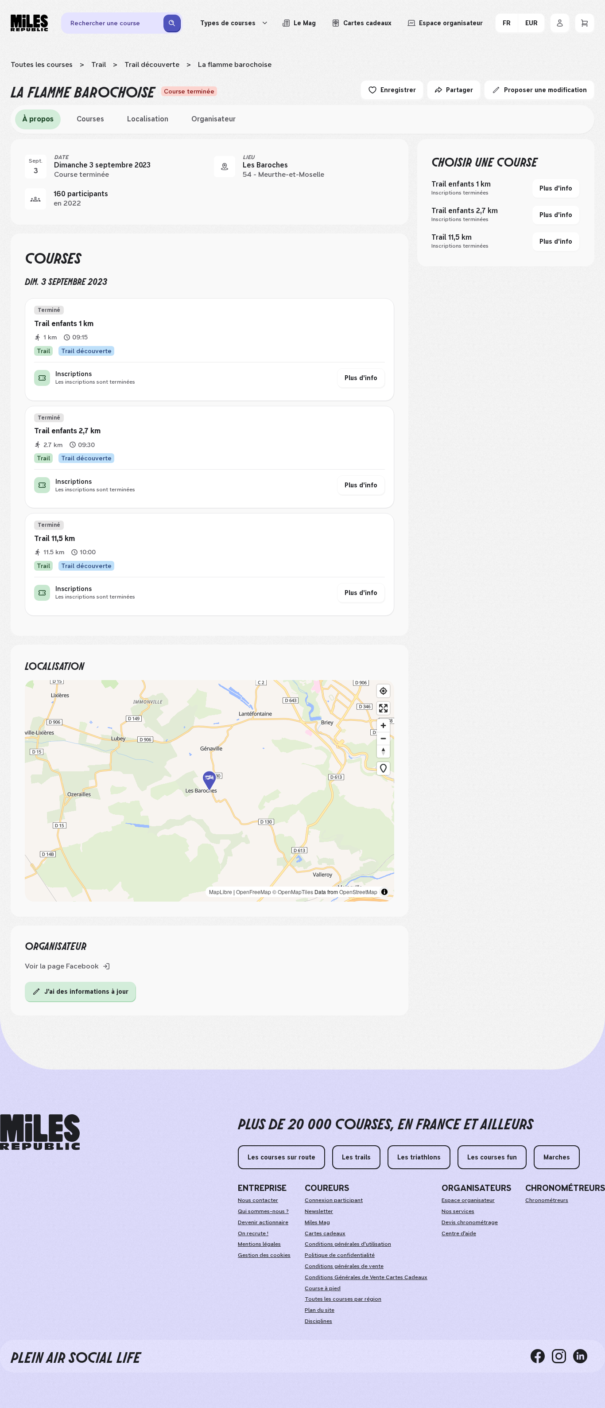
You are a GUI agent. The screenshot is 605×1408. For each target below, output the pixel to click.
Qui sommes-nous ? (263, 1211)
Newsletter (319, 1211)
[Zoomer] (383, 725)
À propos (38, 119)
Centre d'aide (459, 1233)
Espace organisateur (468, 1200)
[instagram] (562, 1356)
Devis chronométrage (470, 1222)
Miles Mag (317, 1222)
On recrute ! (253, 1233)
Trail (98, 64)
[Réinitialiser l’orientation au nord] (383, 751)
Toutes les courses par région (343, 1299)
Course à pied (323, 1288)
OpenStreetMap (358, 891)
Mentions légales (259, 1244)
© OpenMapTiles (292, 891)
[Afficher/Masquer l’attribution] (384, 892)
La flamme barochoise (234, 64)
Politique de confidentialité (340, 1255)
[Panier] (584, 23)
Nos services (458, 1211)
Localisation (147, 119)
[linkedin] (583, 1356)
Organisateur (213, 119)
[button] (209, 790)
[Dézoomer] (383, 738)
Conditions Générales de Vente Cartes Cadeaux (366, 1277)
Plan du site (319, 1310)
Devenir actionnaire (263, 1222)
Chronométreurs (546, 1200)
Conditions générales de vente (344, 1266)
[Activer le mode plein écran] (383, 708)
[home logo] (40, 1132)
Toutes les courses (42, 64)
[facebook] (541, 1356)
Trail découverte (151, 64)
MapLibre (220, 891)
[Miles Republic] (29, 23)
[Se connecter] (560, 23)
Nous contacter (258, 1200)
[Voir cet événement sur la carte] (224, 166)
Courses (90, 119)
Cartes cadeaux (325, 1233)
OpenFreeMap (253, 891)
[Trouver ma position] (383, 691)
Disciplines (318, 1321)
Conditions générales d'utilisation (348, 1244)
